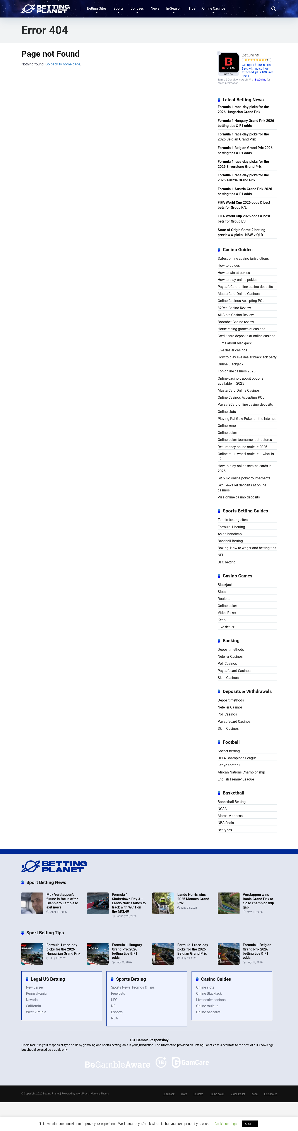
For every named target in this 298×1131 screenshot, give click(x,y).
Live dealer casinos (232, 350)
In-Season (174, 8)
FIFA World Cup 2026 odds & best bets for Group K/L (244, 205)
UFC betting (227, 562)
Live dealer (226, 627)
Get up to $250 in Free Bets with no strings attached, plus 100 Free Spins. (257, 70)
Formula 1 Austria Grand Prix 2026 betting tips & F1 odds (245, 191)
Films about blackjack (235, 343)
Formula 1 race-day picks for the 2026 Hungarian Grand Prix (243, 109)
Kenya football (229, 765)
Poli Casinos (227, 663)
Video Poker (227, 613)
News (155, 8)
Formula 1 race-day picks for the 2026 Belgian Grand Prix (243, 136)
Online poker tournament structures (245, 440)
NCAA (222, 809)
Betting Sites (96, 8)
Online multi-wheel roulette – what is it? (246, 456)
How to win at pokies (234, 273)
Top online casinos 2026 (236, 371)
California (33, 1006)
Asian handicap (230, 534)
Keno (222, 620)
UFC (114, 1000)
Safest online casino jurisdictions (243, 258)
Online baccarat (208, 1012)
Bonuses (137, 8)
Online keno (227, 426)
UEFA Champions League (237, 758)
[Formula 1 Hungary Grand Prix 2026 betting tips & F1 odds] (98, 963)
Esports (117, 1012)
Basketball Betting (232, 802)
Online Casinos (213, 8)
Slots (222, 592)
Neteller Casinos (230, 656)
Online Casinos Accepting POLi (241, 301)
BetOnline (260, 79)
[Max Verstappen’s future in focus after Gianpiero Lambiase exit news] (32, 913)
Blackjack (225, 585)
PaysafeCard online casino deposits (245, 287)
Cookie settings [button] (226, 1124)
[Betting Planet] (45, 7)
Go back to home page (62, 64)
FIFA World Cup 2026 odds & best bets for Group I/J (244, 218)
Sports (118, 8)
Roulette (224, 599)
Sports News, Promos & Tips (133, 987)
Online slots (227, 412)
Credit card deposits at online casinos (246, 336)
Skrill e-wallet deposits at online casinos (242, 487)
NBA (114, 1018)
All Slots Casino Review (236, 315)
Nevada (32, 1000)
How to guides (229, 265)
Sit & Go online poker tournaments (244, 478)
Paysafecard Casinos (234, 671)
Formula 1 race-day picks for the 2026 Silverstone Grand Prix (243, 164)
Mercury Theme (100, 1093)
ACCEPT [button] (250, 1124)
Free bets (118, 993)
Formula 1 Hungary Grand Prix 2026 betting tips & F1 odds (246, 123)
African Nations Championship (241, 772)
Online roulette (207, 1006)
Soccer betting (229, 751)
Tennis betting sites (233, 520)
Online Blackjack (230, 364)
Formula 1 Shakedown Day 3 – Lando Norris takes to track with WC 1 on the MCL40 (129, 903)
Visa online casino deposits (239, 497)
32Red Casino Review (234, 308)
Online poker (227, 433)
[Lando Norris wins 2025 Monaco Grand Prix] (163, 913)
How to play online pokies (237, 280)
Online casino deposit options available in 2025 (240, 381)
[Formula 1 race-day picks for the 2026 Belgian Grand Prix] (163, 963)
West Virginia (36, 1012)
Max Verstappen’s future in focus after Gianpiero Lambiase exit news (62, 901)
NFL (221, 555)
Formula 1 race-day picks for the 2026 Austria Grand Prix (243, 177)
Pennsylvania (36, 993)
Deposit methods (231, 649)
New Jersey (35, 987)
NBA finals (226, 823)
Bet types (225, 830)
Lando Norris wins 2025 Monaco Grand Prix (193, 899)
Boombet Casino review (236, 322)
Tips (191, 8)
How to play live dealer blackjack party (247, 357)
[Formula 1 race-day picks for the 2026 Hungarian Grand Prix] (32, 963)
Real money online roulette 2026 (242, 447)
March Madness (230, 816)
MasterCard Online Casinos (239, 294)
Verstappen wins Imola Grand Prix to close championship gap (258, 901)
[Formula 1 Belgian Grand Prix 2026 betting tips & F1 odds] (229, 963)
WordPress (82, 1093)
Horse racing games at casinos (241, 329)
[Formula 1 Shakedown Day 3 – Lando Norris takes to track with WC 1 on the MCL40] (98, 913)
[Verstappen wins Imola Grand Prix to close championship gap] (229, 913)
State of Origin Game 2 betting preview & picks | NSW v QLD (241, 232)
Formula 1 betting (231, 527)
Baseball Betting (230, 541)
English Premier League (236, 779)
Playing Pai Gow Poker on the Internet (247, 419)
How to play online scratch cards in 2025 (245, 468)
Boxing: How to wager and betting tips (247, 548)
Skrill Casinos (228, 678)
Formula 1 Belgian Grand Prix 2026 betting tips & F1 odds (245, 150)
